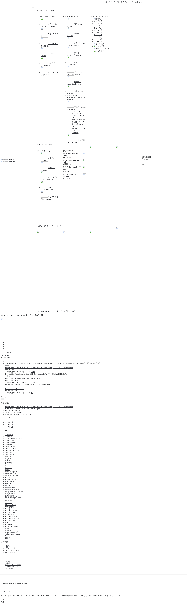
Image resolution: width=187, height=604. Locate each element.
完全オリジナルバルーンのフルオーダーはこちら (116, 2)
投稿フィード (10, 548)
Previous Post (5, 356)
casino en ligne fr (11, 472)
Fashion (8, 477)
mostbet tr (8, 503)
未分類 (7, 365)
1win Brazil (9, 435)
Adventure (8, 458)
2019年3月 (9, 427)
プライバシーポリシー (11, 566)
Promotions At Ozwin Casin (14, 389)
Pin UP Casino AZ (11, 516)
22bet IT (8, 456)
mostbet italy (9, 495)
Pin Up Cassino (10, 520)
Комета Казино (10, 536)
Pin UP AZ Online (11, 510)
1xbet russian (9, 454)
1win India (9, 437)
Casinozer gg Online (12, 475)
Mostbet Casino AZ (12, 489)
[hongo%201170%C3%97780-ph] (5, 342)
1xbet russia (9, 452)
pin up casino (9, 514)
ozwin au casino (10, 387)
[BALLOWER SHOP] (9, 159)
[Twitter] (93, 5)
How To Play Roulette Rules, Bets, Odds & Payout (22, 378)
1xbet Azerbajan (10, 446)
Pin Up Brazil (10, 512)
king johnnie (9, 481)
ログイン (8, 546)
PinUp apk (9, 524)
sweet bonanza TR (11, 532)
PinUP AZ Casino (11, 526)
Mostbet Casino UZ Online (14, 491)
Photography (9, 507)
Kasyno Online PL (11, 479)
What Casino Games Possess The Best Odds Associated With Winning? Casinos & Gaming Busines (39, 368)
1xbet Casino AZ (11, 448)
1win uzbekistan (10, 442)
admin (17, 315)
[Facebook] (89, 5)
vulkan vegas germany (13, 534)
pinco (7, 522)
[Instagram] (97, 5)
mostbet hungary (11, 493)
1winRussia (9, 444)
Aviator (7, 460)
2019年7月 (9, 424)
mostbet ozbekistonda (12, 499)
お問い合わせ (9, 568)
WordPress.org (10, 553)
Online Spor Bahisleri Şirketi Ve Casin (18, 414)
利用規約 (7, 563)
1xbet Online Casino (12, 450)
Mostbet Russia (10, 501)
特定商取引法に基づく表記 (13, 565)
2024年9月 (9, 422)
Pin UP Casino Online (12, 518)
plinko (7, 528)
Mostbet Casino (10, 487)
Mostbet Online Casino (13, 497)
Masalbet (8, 485)
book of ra (8, 468)
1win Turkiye (9, 440)
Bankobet (8, 464)
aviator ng (8, 462)
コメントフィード (12, 550)
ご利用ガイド (9, 561)
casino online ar (10, 474)
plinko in (8, 530)
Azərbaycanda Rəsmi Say (14, 412)
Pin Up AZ (9, 509)
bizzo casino (9, 466)
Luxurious (8, 483)
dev (25, 385)
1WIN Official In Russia (13, 439)
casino (7, 470)
